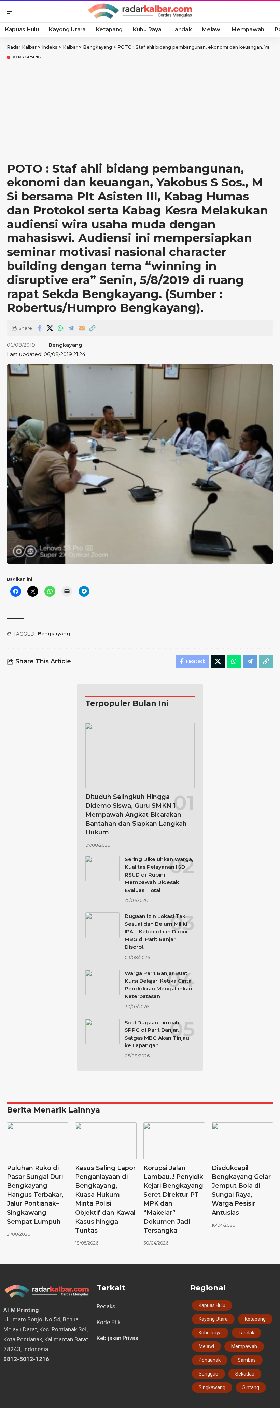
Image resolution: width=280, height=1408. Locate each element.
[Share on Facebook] (39, 328)
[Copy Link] (92, 328)
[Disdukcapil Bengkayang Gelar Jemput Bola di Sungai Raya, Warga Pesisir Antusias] (242, 1140)
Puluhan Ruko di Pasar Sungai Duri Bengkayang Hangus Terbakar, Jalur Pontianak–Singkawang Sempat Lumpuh (35, 1194)
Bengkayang (27, 57)
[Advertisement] (140, 112)
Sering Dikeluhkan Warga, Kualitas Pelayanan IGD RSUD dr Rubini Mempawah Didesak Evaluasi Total (159, 874)
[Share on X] (50, 328)
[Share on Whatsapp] (60, 328)
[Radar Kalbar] (140, 11)
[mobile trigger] (12, 11)
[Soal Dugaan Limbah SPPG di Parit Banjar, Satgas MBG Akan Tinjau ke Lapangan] (102, 1031)
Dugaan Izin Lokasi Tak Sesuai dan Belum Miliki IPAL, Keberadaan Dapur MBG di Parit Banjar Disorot (156, 931)
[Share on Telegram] (71, 328)
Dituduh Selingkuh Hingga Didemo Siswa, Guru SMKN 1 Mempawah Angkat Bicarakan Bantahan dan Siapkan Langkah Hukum (136, 814)
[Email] (81, 328)
